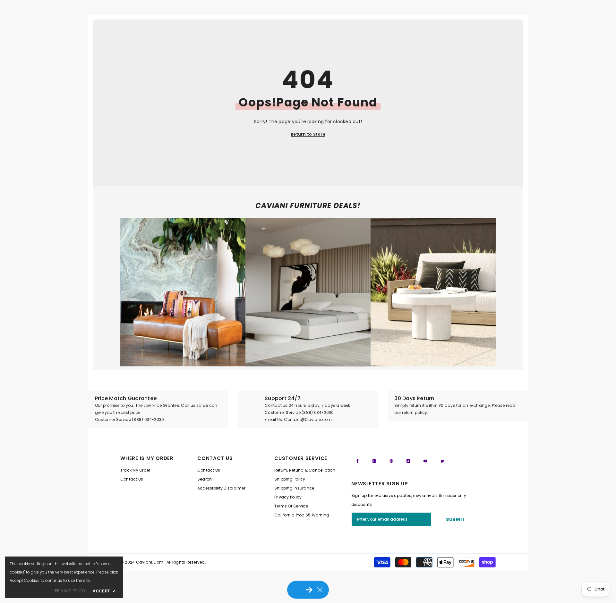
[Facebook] (357, 461)
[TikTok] (408, 461)
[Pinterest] (391, 461)
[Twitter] (442, 461)
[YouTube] (425, 461)
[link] (182, 292)
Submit (455, 519)
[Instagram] (374, 461)
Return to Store (308, 134)
